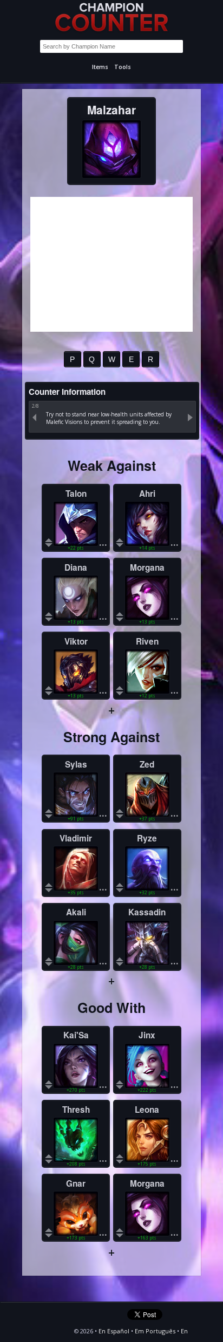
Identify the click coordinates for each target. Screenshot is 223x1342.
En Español (114, 1331)
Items (100, 67)
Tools (122, 67)
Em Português (155, 1331)
